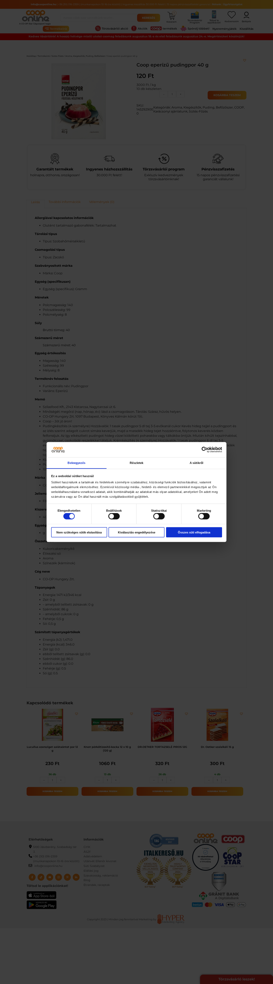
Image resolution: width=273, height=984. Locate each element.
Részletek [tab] (136, 463)
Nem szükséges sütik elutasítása (79, 532)
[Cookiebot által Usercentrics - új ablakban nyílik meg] (204, 450)
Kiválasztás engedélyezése (136, 532)
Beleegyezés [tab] (76, 463)
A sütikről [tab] (196, 463)
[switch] (114, 516)
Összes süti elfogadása (194, 532)
